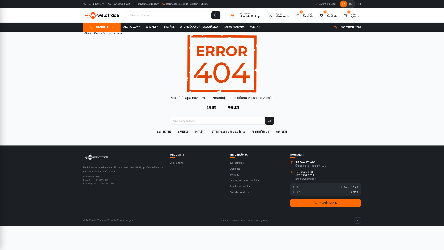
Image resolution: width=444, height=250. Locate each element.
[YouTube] (359, 4)
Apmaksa (152, 26)
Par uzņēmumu (234, 26)
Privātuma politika (240, 186)
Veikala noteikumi (239, 192)
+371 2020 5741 (95, 3)
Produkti (102, 27)
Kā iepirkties (237, 162)
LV (343, 4)
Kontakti (256, 26)
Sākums (87, 33)
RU (350, 4)
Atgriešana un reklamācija (199, 26)
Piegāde (169, 26)
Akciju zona (131, 26)
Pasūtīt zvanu (328, 202)
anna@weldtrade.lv (148, 3)
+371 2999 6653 (121, 3)
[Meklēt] (215, 15)
